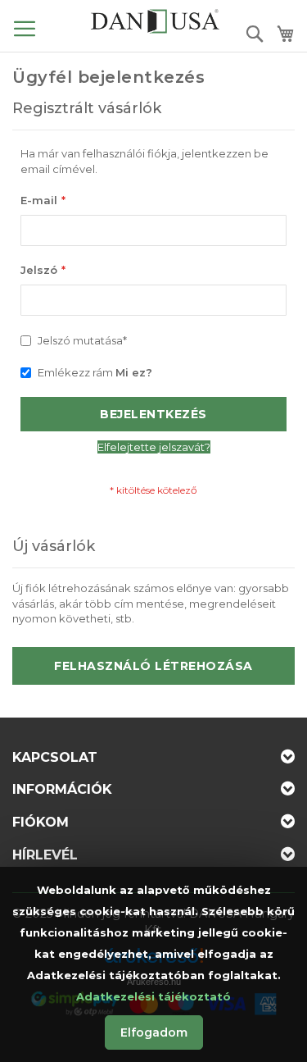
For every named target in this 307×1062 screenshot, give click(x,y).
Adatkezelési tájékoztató (153, 996)
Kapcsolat (54, 757)
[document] (153, 964)
